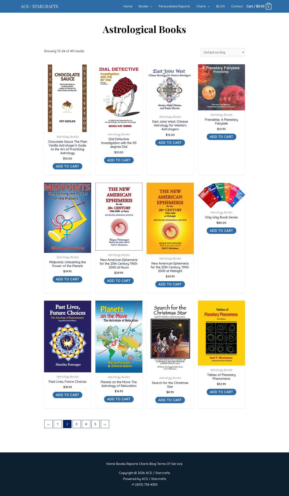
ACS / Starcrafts (39, 6)
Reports (132, 464)
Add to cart (67, 166)
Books (121, 464)
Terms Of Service (170, 464)
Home (110, 464)
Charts (144, 464)
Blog (152, 464)
